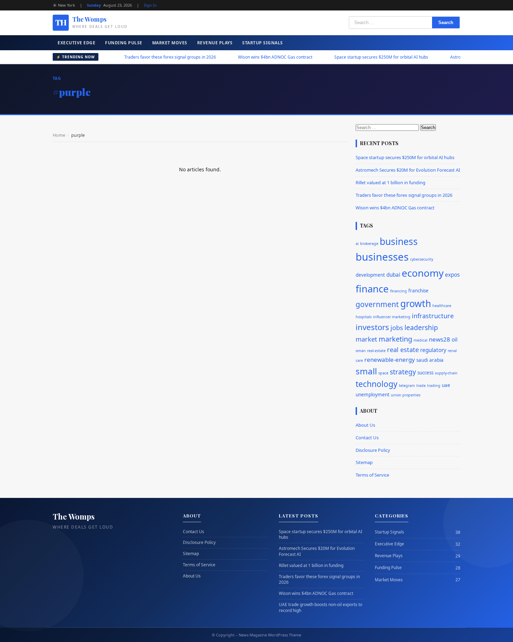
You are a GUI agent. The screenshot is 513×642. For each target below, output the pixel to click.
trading (433, 385)
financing (398, 291)
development (370, 275)
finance (372, 288)
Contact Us (367, 437)
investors (372, 327)
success (425, 372)
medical (421, 340)
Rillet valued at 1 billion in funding (390, 182)
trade (421, 385)
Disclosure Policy (373, 450)
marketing (395, 339)
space (383, 373)
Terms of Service (372, 475)
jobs (397, 327)
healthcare (441, 305)
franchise (418, 291)
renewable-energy (389, 360)
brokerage (369, 243)
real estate (403, 349)
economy (423, 272)
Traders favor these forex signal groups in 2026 (153, 57)
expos (452, 274)
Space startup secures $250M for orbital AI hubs (364, 57)
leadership (421, 327)
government (377, 304)
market (366, 339)
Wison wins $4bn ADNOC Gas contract (258, 57)
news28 (439, 339)
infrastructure (433, 316)
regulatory (433, 350)
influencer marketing (391, 316)
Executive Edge (76, 43)
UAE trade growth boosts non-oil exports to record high (320, 607)
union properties (406, 395)
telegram (407, 385)
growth (415, 303)
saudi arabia (430, 360)
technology (376, 384)
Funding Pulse (123, 43)
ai (357, 243)
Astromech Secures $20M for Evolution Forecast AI (408, 170)
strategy (403, 371)
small (366, 371)
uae (446, 385)
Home (59, 135)
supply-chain (446, 373)
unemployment (372, 394)
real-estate (376, 350)
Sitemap (364, 462)
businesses (382, 257)
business (399, 241)
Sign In (150, 5)
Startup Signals (262, 43)
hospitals (364, 316)
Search (445, 22)
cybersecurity (421, 259)
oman (361, 350)
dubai (393, 274)
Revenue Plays (215, 43)
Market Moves (169, 43)
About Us (365, 425)
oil (455, 339)
